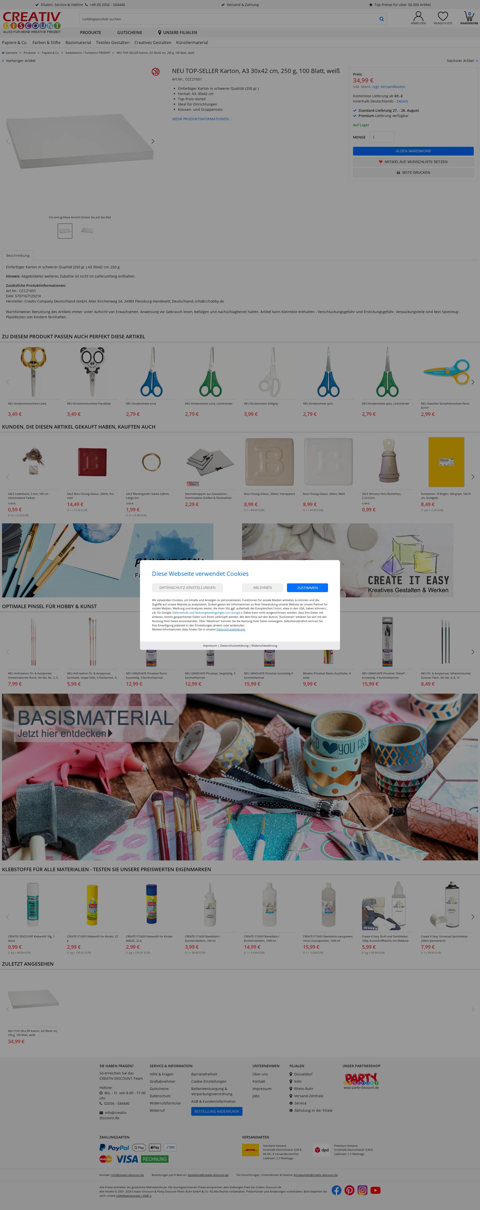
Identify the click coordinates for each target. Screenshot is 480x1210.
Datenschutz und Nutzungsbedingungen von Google (206, 612)
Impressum (210, 645)
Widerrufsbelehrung (264, 645)
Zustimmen (307, 587)
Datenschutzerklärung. (231, 629)
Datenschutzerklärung (234, 645)
